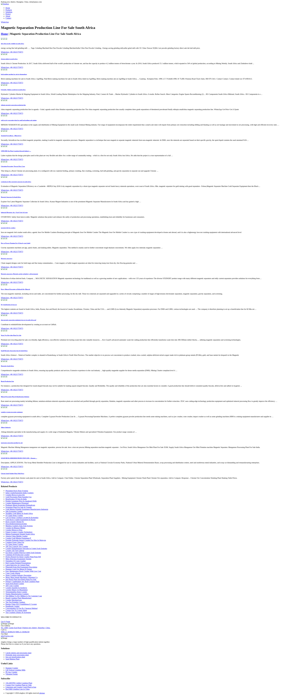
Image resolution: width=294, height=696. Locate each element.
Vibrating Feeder (12, 674)
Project (8, 14)
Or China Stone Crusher (14, 544)
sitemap (42, 693)
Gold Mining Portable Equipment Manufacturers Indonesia (27, 509)
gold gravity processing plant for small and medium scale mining (19, 120)
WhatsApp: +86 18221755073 (12, 52)
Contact (8, 18)
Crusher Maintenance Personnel (17, 503)
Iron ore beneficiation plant (15, 657)
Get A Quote (5, 622)
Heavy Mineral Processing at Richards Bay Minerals (15, 289)
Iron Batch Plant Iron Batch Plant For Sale (21, 579)
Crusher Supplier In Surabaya (16, 588)
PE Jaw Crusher (11, 672)
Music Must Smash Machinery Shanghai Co (22, 577)
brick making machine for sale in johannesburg (14, 74)
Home (8, 8)
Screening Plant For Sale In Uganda (19, 507)
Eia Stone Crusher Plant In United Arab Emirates (23, 553)
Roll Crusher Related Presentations (18, 563)
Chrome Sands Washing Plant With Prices (12, 473)
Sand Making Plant (12, 659)
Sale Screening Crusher (14, 511)
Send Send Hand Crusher (15, 584)
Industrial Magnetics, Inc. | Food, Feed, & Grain (14, 212)
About (8, 16)
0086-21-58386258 (22, 632)
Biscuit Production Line (7, 381)
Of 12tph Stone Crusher (14, 515)
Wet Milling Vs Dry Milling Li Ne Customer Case (24, 596)
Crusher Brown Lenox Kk (15, 495)
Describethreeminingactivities (16, 524)
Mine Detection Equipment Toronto (18, 559)
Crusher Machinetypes (14, 600)
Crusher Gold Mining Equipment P (18, 538)
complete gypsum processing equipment (12, 412)
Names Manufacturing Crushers (17, 594)
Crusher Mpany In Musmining (17, 590)
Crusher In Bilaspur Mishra (15, 528)
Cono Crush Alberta (13, 573)
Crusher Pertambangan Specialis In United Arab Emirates (26, 548)
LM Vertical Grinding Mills (15, 670)
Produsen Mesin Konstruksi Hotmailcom (20, 505)
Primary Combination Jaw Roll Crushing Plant (22, 582)
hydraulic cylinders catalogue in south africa (13, 89)
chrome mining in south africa (9, 59)
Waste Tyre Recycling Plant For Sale (11, 335)
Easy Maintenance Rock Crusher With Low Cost (23, 571)
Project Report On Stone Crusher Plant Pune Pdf (23, 557)
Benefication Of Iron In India (16, 499)
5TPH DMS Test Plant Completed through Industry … (16, 151)
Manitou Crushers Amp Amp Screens (19, 526)
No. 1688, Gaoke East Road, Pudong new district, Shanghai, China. (25, 628)
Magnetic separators (6, 258)
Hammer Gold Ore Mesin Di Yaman (19, 569)
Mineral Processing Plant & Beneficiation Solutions (15, 396)
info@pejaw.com (7, 636)
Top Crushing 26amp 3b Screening (18, 612)
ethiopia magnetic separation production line (13, 105)
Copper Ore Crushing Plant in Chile (19, 685)
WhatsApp (5, 22)
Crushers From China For (15, 542)
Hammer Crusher (12, 668)
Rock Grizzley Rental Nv (15, 522)
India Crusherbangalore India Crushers (20, 493)
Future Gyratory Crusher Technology (19, 532)
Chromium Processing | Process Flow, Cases (13, 166)
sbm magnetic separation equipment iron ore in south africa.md (18, 320)
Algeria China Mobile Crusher (17, 536)
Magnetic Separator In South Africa (11, 197)
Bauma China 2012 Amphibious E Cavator (21, 604)
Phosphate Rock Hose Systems (17, 491)
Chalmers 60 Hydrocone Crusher (18, 555)
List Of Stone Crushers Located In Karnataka (22, 518)
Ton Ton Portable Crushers (15, 602)
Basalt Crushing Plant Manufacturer (18, 598)
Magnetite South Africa (7, 366)
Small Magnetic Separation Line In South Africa (14, 350)
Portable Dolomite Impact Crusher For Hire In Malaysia (26, 540)
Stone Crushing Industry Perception (18, 575)
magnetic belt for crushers (8, 227)
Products (9, 10)
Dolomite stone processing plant (17, 655)
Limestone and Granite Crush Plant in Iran (21, 687)
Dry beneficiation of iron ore (9, 304)
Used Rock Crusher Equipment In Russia (20, 520)
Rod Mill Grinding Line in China (18, 689)
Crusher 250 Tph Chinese (15, 551)
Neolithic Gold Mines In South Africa (19, 513)
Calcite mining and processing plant (18, 653)
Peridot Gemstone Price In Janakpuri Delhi (21, 501)
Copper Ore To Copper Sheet (16, 610)
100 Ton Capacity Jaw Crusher (17, 546)
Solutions (9, 12)
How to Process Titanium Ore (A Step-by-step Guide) (15, 243)
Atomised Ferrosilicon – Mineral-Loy (11, 135)
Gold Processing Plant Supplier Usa (18, 497)
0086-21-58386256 (8, 632)
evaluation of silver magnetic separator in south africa (16, 181)
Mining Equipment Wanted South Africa (20, 534)
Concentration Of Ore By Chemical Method (21, 608)
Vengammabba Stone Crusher (16, 592)
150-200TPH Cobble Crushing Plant (19, 683)
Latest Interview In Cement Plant (17, 565)
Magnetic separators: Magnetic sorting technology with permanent (19, 274)
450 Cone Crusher (12, 586)
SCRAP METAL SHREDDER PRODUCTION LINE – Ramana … (19, 458)
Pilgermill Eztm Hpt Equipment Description (21, 567)
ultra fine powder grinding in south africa (12, 43)
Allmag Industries (6, 427)
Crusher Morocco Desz (14, 530)
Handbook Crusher (12, 606)
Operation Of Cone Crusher (16, 561)
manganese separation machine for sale (12, 442)
